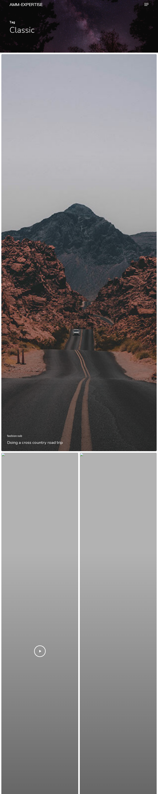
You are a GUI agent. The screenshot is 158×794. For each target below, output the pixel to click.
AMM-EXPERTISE (25, 4)
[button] (146, 4)
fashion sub (14, 435)
